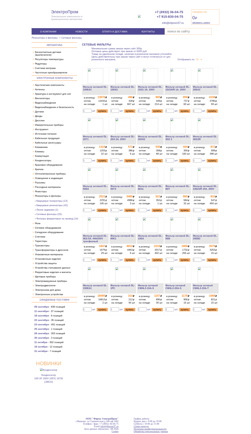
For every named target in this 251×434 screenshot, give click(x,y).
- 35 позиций (49, 320)
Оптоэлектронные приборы (50, 173)
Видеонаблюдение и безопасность (54, 107)
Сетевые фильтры (71, 37)
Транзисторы (42, 245)
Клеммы (39, 151)
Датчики (39, 111)
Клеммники (41, 147)
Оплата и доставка (114, 31)
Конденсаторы (43, 160)
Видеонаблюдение (45, 102)
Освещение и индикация (49, 178)
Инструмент (41, 129)
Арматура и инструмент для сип (53, 93)
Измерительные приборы (49, 125)
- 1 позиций (48, 329)
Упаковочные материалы (49, 254)
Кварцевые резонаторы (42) (52, 205)
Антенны (40, 89)
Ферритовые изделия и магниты (53, 272)
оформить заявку (201, 22)
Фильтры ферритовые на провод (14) (57, 218)
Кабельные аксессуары (48, 142)
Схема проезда (141, 426)
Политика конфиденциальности (150, 429)
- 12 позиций (48, 346)
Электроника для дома (48, 289)
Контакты (148, 31)
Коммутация (42, 156)
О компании (48, 31)
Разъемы (40, 182)
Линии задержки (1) (47, 209)
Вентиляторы (42, 98)
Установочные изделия (48, 258)
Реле (37, 223)
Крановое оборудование (48, 164)
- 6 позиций (48, 315)
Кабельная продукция (47, 138)
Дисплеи (40, 120)
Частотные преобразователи (51, 72)
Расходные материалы (48, 187)
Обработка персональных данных (151, 431)
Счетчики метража (45, 68)
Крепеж (39, 169)
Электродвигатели (45, 285)
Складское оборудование (49, 232)
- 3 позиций (48, 337)
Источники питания (46, 133)
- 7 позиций (47, 351)
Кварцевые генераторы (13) (52, 200)
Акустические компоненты (49, 85)
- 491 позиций (49, 324)
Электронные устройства (49, 294)
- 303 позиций (49, 333)
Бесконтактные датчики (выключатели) (48, 53)
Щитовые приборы (45, 276)
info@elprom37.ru (109, 426)
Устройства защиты (46, 263)
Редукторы (41, 63)
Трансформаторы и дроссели (51, 250)
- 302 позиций (49, 342)
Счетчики (40, 236)
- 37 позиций (49, 311)
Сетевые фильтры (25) (49, 214)
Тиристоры (41, 241)
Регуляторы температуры (49, 59)
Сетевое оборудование (48, 227)
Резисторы (41, 191)
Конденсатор (48, 375)
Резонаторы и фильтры (45, 37)
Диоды (38, 116)
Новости (81, 31)
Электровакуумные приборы (51, 281)
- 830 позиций (49, 306)
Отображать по (186, 59)
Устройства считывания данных (52, 267)
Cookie (115, 431)
